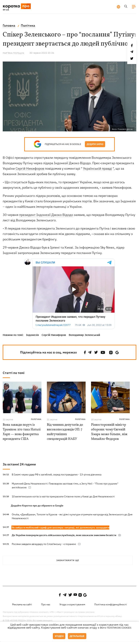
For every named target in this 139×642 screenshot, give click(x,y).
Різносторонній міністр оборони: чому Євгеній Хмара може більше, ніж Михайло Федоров (109, 432)
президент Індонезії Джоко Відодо (46, 215)
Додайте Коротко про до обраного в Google (37, 505)
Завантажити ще (67, 560)
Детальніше (77, 636)
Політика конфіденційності (110, 604)
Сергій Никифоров (30, 168)
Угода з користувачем (72, 604)
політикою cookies (119, 628)
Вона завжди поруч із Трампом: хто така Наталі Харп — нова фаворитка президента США (22, 432)
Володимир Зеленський (84, 335)
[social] (85, 352)
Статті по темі (13, 373)
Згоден (59, 636)
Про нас (45, 604)
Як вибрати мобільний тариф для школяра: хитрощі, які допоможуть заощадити (60, 527)
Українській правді (97, 168)
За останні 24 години (19, 464)
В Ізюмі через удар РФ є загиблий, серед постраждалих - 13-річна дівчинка (56, 474)
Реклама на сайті (22, 604)
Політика (36, 419)
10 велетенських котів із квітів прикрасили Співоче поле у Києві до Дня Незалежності (63, 496)
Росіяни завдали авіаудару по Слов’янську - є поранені (44, 544)
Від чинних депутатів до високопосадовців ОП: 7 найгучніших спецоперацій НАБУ (65, 432)
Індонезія (32, 335)
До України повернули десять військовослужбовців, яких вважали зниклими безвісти (64, 535)
